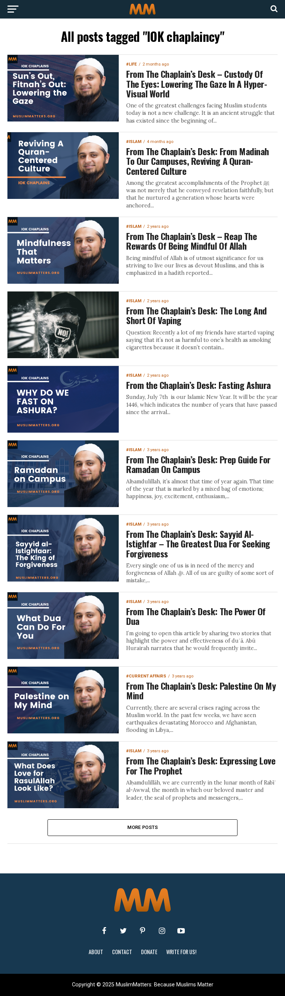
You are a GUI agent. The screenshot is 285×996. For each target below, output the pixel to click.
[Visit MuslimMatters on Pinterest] (142, 930)
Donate (149, 952)
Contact (122, 952)
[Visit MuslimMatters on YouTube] (181, 930)
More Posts (142, 827)
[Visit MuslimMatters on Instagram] (161, 930)
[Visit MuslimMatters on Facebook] (103, 930)
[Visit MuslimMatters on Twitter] (123, 930)
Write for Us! (181, 952)
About (96, 952)
